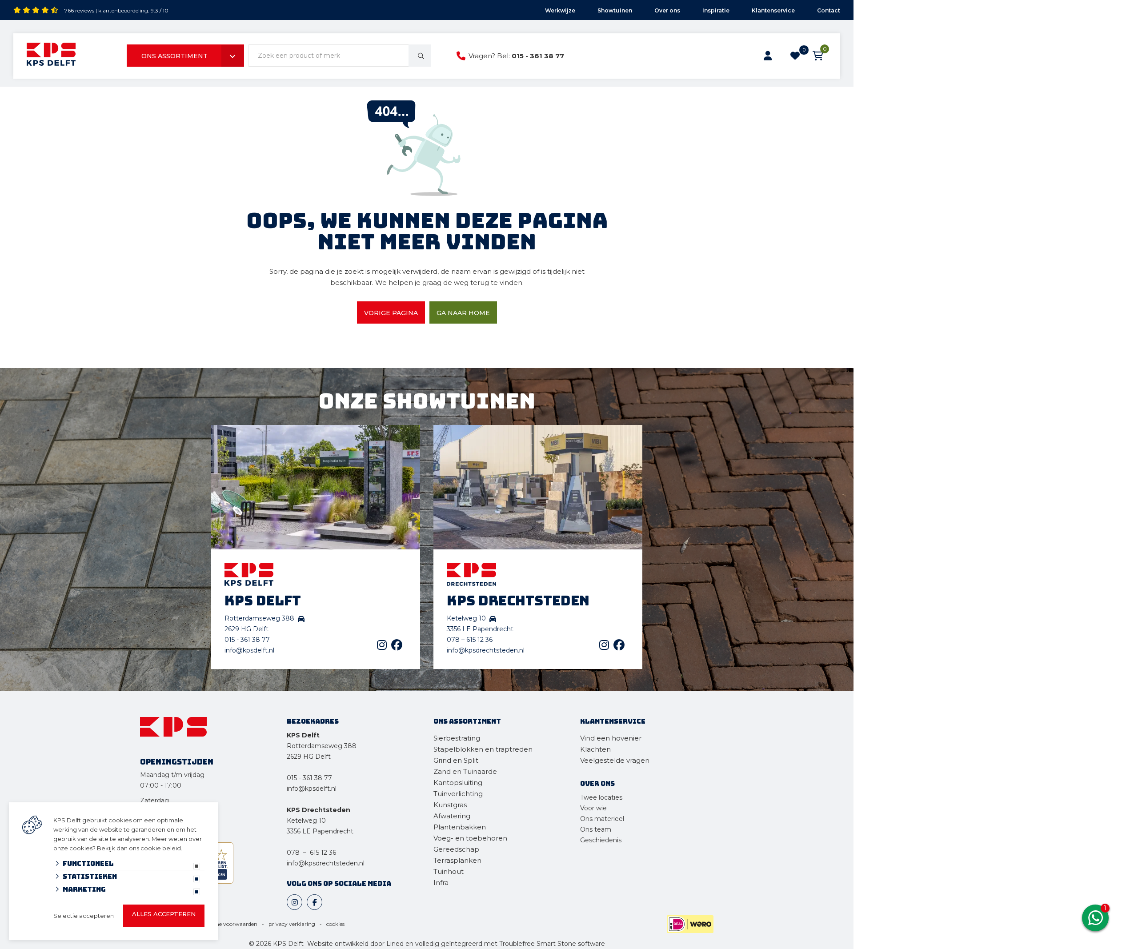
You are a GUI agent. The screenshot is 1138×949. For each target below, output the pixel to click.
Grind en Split (455, 760)
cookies (335, 924)
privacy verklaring (291, 924)
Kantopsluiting (458, 782)
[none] (420, 55)
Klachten (595, 749)
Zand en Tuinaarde (465, 771)
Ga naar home (463, 313)
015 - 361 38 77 (538, 56)
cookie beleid (160, 848)
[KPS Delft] (51, 56)
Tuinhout (448, 871)
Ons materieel (602, 819)
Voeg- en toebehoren (470, 838)
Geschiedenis (600, 840)
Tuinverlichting (458, 793)
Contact (828, 10)
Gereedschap (456, 849)
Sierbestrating (456, 738)
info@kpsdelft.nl (249, 650)
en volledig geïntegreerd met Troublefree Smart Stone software (505, 944)
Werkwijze (560, 10)
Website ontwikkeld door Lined (355, 944)
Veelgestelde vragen (614, 760)
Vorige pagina (391, 313)
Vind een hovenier (610, 738)
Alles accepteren (164, 913)
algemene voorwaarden (226, 924)
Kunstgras (450, 805)
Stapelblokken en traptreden (483, 749)
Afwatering (451, 816)
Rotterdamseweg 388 (322, 746)
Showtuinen (614, 10)
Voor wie (593, 808)
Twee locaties (601, 797)
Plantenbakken (459, 827)
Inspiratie (715, 10)
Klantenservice (773, 10)
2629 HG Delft (309, 757)
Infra (441, 882)
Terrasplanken (457, 860)
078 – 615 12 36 (470, 640)
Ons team (595, 829)
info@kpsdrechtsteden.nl (486, 650)
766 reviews (79, 10)
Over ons (667, 10)
